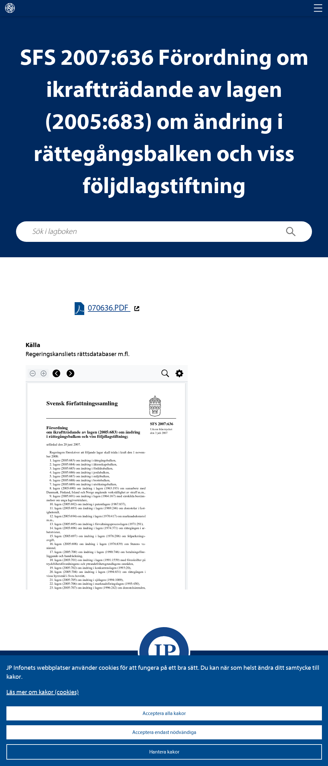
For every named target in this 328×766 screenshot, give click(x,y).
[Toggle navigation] (318, 8)
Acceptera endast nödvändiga (164, 732)
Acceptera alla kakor (164, 713)
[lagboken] (10, 8)
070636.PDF (109, 308)
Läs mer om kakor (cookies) (42, 692)
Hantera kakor (164, 752)
